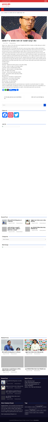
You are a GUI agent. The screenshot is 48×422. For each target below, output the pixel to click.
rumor (31, 412)
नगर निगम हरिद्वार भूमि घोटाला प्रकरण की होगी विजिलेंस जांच (12, 98)
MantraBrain (36, 420)
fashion (32, 410)
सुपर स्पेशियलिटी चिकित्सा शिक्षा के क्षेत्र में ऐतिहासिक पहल (35, 369)
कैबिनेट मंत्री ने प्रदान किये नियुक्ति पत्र (37, 97)
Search (45, 105)
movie (44, 410)
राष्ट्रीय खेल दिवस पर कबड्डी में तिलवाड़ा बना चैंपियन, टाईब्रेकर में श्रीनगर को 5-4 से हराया (14, 229)
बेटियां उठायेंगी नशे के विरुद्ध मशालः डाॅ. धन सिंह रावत (11, 352)
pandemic (27, 412)
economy (27, 410)
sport (34, 412)
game (38, 410)
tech (37, 412)
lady (41, 410)
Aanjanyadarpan (13, 43)
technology (41, 412)
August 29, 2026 (12, 223)
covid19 (39, 407)
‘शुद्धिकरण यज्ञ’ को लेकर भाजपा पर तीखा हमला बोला (34, 352)
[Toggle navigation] (5, 9)
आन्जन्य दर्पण (6, 4)
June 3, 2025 (5, 43)
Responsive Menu (45, 1)
